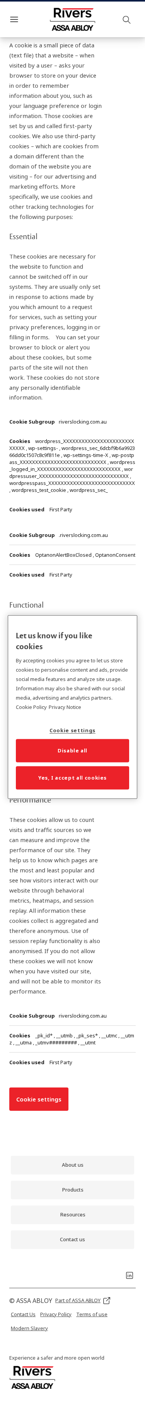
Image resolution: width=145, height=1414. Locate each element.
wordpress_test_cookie (39, 489)
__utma (24, 1042)
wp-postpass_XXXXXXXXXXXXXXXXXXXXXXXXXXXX (71, 459)
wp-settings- (43, 448)
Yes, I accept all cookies (72, 777)
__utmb (65, 1035)
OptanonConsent (115, 554)
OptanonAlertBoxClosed (64, 554)
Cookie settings (38, 1099)
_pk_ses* (87, 1035)
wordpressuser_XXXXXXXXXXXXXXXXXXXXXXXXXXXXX (71, 472)
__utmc (109, 1035)
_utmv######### (56, 1042)
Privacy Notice (65, 706)
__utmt (88, 1042)
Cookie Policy (31, 706)
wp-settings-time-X (86, 455)
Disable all (72, 750)
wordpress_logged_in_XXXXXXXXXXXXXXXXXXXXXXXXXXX (72, 465)
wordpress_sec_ (89, 489)
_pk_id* (44, 1035)
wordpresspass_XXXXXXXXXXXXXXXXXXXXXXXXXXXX (72, 482)
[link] (72, 1165)
